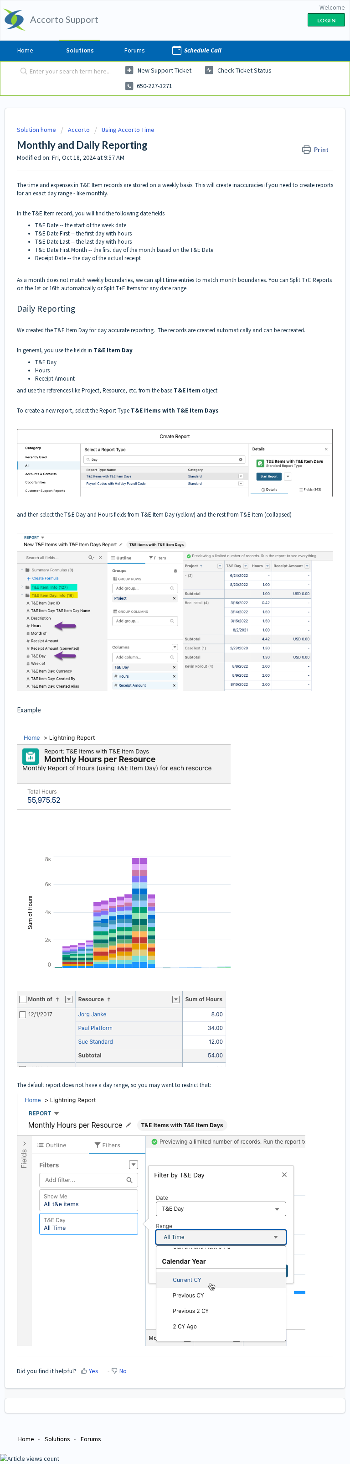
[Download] (158, 745)
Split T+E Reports (311, 280)
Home (25, 50)
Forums (134, 50)
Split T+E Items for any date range (145, 288)
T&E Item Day (71, 330)
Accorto (79, 129)
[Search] (22, 72)
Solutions (80, 50)
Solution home (37, 129)
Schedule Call (202, 50)
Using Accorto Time (128, 129)
